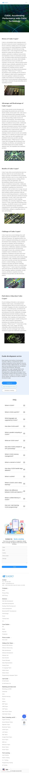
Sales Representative (7, 662)
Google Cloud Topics (7, 737)
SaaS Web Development (8, 603)
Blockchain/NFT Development (9, 611)
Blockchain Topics (6, 727)
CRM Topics (5, 706)
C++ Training (5, 760)
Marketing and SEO (6, 689)
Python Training (6, 757)
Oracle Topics (5, 749)
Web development (6, 650)
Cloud (3, 699)
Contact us (9, 383)
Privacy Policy (5, 593)
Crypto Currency (6, 719)
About (3, 590)
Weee (3, 629)
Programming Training (7, 762)
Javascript (4, 691)
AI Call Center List (6, 683)
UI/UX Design (5, 613)
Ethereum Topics (6, 744)
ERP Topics (5, 704)
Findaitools (4, 634)
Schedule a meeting (9, 390)
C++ (3, 621)
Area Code (4, 639)
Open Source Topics (7, 711)
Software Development (7, 652)
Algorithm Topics (6, 724)
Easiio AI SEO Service (7, 645)
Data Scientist (5, 657)
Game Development (7, 608)
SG (3, 626)
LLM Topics (5, 732)
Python (4, 701)
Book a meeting (19, 539)
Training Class (5, 618)
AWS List (4, 742)
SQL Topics (5, 734)
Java (3, 694)
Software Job (5, 655)
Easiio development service (9, 386)
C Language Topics (6, 667)
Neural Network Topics (7, 722)
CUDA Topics (5, 729)
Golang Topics (5, 665)
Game (3, 616)
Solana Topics (5, 672)
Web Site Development (7, 601)
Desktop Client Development (9, 606)
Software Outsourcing (7, 647)
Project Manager (6, 660)
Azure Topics (5, 739)
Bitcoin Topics (5, 747)
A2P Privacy (5, 595)
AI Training (4, 765)
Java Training (5, 755)
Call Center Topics (6, 714)
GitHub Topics (5, 670)
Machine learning (6, 696)
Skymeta (4, 631)
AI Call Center (5, 680)
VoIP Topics (5, 709)
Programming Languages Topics (9, 675)
